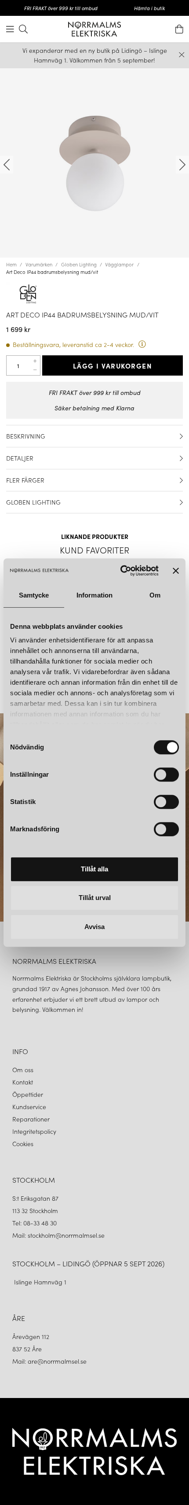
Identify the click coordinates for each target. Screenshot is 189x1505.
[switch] (166, 774)
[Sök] (23, 29)
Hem (11, 264)
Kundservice (29, 1106)
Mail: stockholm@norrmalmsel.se (58, 1235)
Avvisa (94, 926)
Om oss (22, 1069)
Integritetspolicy (34, 1131)
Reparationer (31, 1118)
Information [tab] (94, 595)
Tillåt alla (94, 869)
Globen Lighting (79, 264)
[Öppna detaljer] (181, 436)
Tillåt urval (95, 897)
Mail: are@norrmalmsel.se (49, 1361)
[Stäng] (182, 55)
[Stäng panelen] (176, 571)
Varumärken (38, 264)
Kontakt (23, 1081)
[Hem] (94, 29)
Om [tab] (154, 595)
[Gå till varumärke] (94, 293)
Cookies (22, 1143)
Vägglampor (119, 264)
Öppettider (27, 1094)
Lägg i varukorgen (113, 365)
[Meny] (10, 29)
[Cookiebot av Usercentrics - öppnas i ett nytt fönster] (121, 570)
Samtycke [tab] (34, 595)
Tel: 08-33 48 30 (35, 1222)
